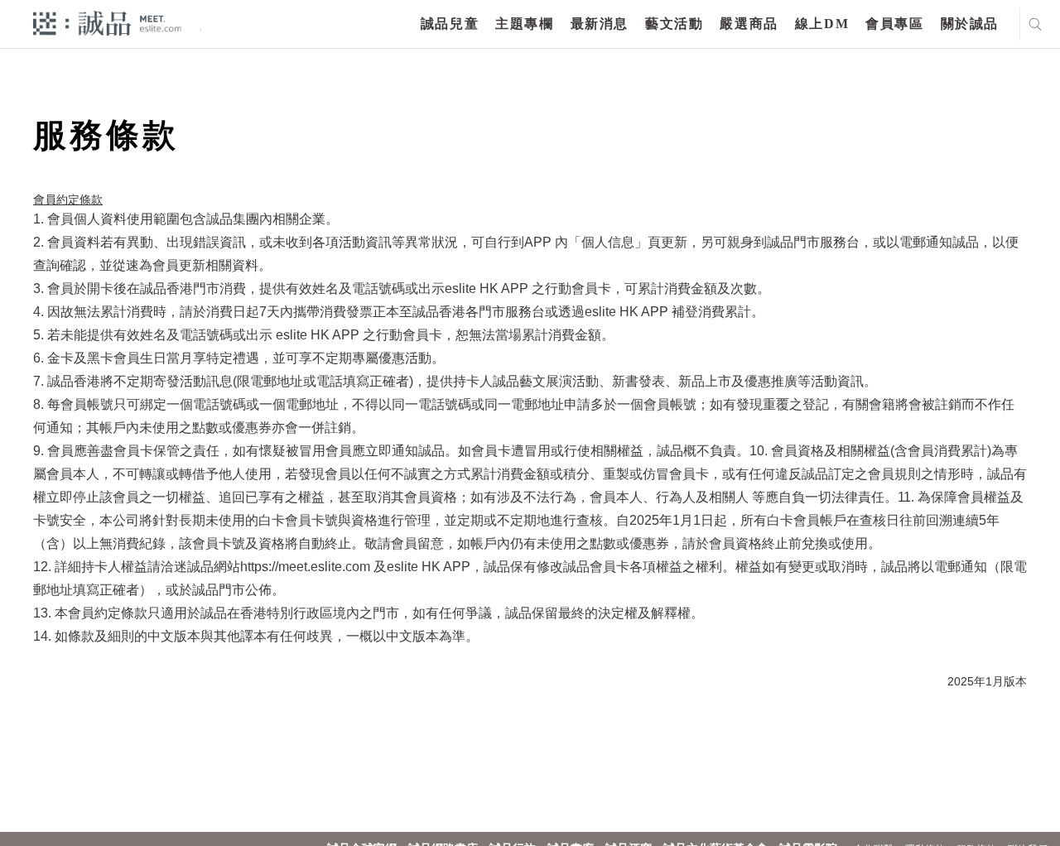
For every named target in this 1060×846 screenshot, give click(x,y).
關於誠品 (970, 24)
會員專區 (894, 24)
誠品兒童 (450, 24)
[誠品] (107, 23)
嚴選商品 (749, 24)
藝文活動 (674, 24)
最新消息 (600, 24)
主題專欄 (524, 24)
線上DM (822, 24)
